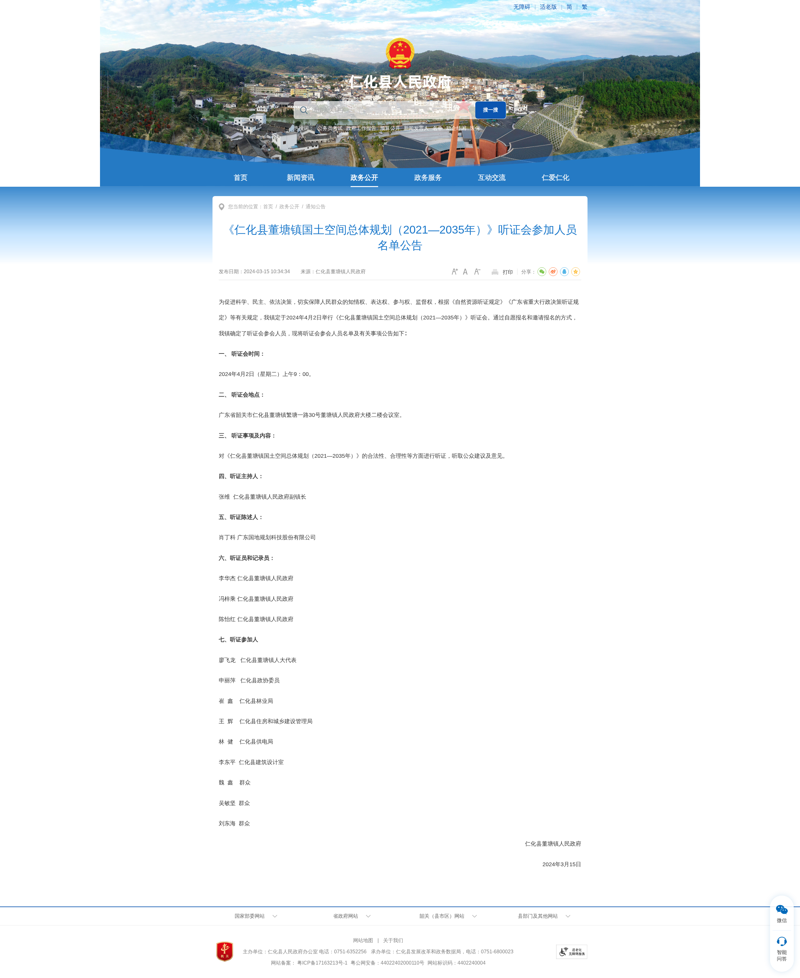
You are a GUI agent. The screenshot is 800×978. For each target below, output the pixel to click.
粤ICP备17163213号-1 (322, 963)
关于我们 (393, 940)
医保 (475, 128)
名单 (437, 128)
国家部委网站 (250, 916)
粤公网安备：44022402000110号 (387, 963)
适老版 (548, 7)
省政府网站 (345, 916)
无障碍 (521, 7)
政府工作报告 (361, 128)
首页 (268, 206)
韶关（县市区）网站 (441, 916)
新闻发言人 (416, 128)
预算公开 (390, 128)
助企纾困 (456, 128)
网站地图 (363, 940)
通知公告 (316, 206)
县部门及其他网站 (538, 916)
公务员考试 (330, 128)
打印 (508, 272)
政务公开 (289, 206)
